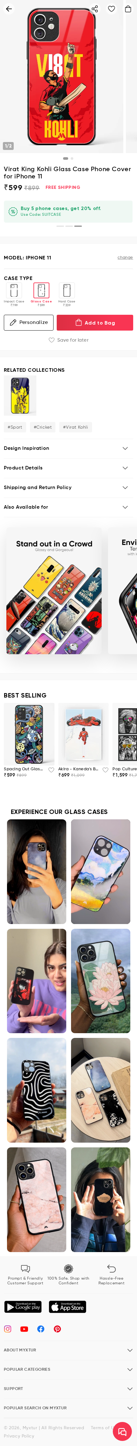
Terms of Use (105, 1428)
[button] (68, 448)
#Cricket (43, 427)
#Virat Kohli (75, 427)
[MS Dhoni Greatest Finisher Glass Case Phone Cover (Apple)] (20, 395)
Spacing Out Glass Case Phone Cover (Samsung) (24, 769)
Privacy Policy (19, 1436)
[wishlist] (49, 772)
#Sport (15, 427)
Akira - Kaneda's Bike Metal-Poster (78, 769)
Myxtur (30, 1428)
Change (125, 258)
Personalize (33, 322)
